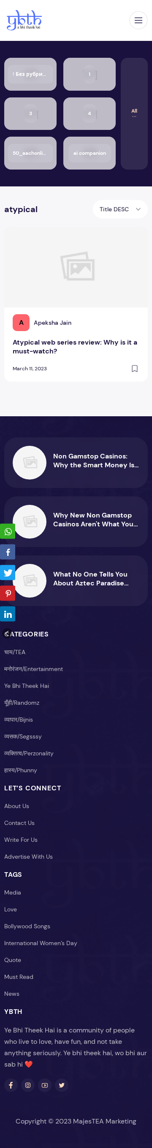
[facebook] (11, 1085)
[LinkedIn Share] (7, 614)
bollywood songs (27, 926)
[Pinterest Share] (7, 593)
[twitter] (61, 1085)
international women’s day (40, 943)
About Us (16, 806)
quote (12, 960)
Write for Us (21, 839)
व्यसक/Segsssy (23, 736)
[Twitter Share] (7, 572)
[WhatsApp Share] (7, 531)
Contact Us (19, 823)
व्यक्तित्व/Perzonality (29, 753)
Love (10, 909)
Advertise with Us (28, 856)
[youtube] (45, 1085)
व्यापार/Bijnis (18, 719)
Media (12, 892)
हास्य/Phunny (20, 770)
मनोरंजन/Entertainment (33, 669)
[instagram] (28, 1085)
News (11, 993)
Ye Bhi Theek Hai (26, 686)
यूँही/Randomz (21, 702)
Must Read (18, 977)
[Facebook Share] (7, 552)
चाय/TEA (14, 652)
